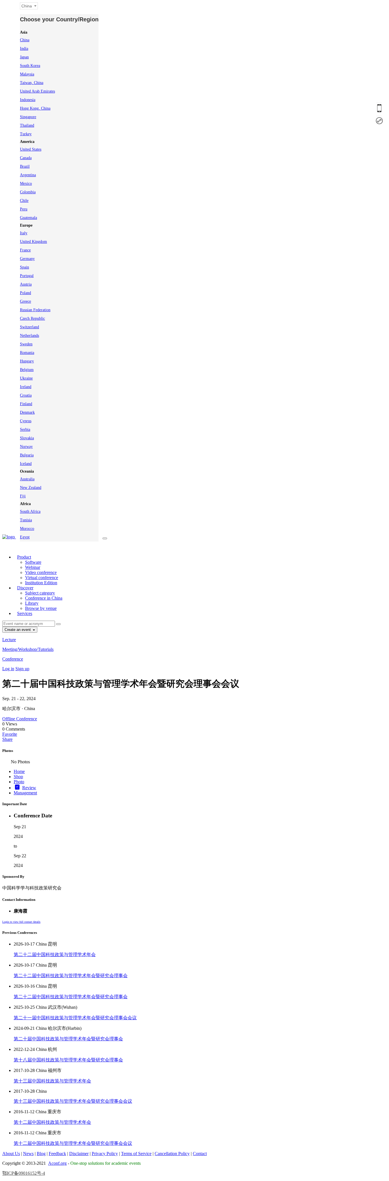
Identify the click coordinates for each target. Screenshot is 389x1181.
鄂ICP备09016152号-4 (23, 1173)
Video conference (41, 572)
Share (7, 739)
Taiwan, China (31, 83)
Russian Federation (35, 310)
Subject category (40, 592)
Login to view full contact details (21, 921)
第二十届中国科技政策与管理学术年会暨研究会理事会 (68, 1038)
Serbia (25, 429)
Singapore (28, 117)
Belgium (27, 370)
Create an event (18, 630)
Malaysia (27, 74)
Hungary (27, 361)
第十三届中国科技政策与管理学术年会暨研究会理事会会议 (73, 1101)
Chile (24, 200)
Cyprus (25, 421)
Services (24, 613)
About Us (11, 1153)
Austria (26, 284)
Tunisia (26, 520)
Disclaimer (79, 1153)
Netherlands (29, 335)
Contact (200, 1153)
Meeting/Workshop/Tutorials (28, 649)
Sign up (22, 668)
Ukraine (26, 378)
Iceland (26, 464)
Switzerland (29, 327)
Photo (19, 781)
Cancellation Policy (172, 1153)
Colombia (28, 192)
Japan (24, 57)
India (24, 48)
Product (24, 557)
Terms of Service (136, 1153)
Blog (41, 1153)
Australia (27, 479)
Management (25, 792)
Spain (24, 267)
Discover (25, 587)
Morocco (27, 528)
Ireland (25, 387)
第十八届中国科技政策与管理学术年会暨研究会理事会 (68, 1059)
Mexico (26, 183)
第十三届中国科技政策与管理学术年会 (52, 1081)
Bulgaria (27, 455)
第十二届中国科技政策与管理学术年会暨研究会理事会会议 (73, 1143)
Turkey (26, 134)
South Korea (30, 65)
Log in (8, 668)
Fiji (23, 496)
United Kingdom (33, 241)
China (24, 40)
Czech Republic (32, 318)
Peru (23, 209)
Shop (18, 776)
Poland (25, 293)
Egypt (25, 537)
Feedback (57, 1153)
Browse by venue (41, 608)
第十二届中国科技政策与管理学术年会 (52, 1122)
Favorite (9, 734)
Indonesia (27, 100)
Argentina (28, 175)
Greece (25, 301)
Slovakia (27, 438)
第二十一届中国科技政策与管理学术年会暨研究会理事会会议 (75, 1017)
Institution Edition (41, 582)
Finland (26, 404)
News (28, 1153)
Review (29, 787)
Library (31, 603)
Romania (27, 352)
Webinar (32, 567)
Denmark (27, 412)
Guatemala (28, 218)
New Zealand (30, 487)
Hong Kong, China (35, 108)
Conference (12, 659)
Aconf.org (57, 1163)
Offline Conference (19, 718)
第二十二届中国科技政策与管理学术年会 (55, 954)
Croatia (26, 395)
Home (19, 771)
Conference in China (43, 598)
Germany (27, 259)
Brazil (25, 166)
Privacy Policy (105, 1153)
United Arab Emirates (37, 91)
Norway (26, 446)
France (25, 250)
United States (30, 149)
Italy (23, 233)
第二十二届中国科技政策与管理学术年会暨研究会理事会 (71, 975)
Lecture (9, 639)
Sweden (26, 344)
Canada (26, 158)
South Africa (30, 511)
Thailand (27, 125)
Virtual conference (41, 577)
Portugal (27, 276)
